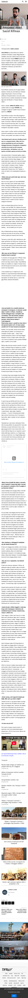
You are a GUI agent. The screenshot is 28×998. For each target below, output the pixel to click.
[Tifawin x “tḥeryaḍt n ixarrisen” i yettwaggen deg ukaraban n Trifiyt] (14, 813)
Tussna (3, 933)
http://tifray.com (11, 892)
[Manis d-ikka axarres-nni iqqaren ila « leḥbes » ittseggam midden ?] (14, 854)
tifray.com (12, 889)
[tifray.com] (4, 892)
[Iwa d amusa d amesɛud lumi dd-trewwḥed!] (14, 833)
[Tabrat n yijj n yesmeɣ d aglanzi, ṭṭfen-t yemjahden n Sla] (14, 874)
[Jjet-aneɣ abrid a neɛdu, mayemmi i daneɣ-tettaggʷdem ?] (14, 931)
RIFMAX (10, 86)
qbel (14, 995)
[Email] (12, 903)
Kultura (3, 45)
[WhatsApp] (9, 903)
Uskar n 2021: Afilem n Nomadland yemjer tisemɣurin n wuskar (21, 911)
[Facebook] (2, 903)
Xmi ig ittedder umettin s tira (10, 780)
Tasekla (8, 45)
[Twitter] (8, 894)
